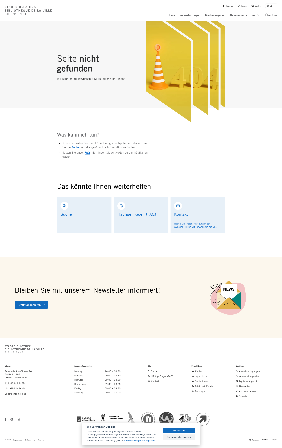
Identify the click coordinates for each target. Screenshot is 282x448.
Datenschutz (30, 440)
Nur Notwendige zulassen (179, 437)
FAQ (87, 152)
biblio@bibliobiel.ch (15, 388)
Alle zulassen (179, 430)
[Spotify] (12, 419)
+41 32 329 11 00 (15, 382)
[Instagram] (19, 419)
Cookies (41, 440)
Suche (75, 147)
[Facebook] (6, 419)
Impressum (17, 440)
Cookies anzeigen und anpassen (139, 440)
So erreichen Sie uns (15, 393)
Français (274, 439)
